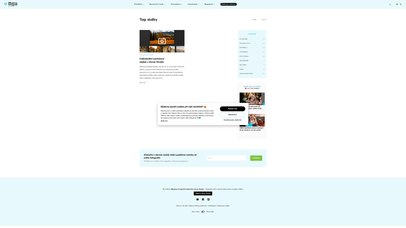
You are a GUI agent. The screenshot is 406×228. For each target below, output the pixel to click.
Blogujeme (209, 4)
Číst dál (143, 82)
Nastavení (232, 114)
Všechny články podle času (198, 205)
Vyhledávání (212, 205)
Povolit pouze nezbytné (232, 120)
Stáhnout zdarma (229, 4)
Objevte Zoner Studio (203, 193)
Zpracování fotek (157, 4)
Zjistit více (164, 121)
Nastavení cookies (223, 205)
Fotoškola (138, 4)
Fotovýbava (176, 4)
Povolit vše (232, 109)
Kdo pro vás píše (182, 205)
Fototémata (192, 4)
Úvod (254, 19)
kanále (253, 88)
